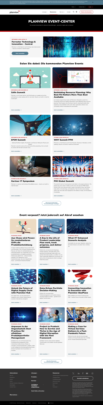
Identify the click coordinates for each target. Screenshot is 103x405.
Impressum (34, 403)
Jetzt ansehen (15, 264)
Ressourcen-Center (56, 381)
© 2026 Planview (13, 403)
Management (12, 377)
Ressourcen (53, 12)
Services (33, 380)
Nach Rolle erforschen (37, 391)
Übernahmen (13, 395)
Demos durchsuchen (86, 12)
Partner (73, 6)
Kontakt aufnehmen (83, 378)
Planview (15, 12)
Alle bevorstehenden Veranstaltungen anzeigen (51, 203)
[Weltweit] (76, 12)
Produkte (34, 377)
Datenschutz (28, 403)
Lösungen (44, 12)
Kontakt (68, 12)
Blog (53, 385)
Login (90, 6)
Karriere (11, 379)
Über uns (61, 12)
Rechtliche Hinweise (20, 403)
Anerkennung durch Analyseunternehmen (60, 375)
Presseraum (55, 387)
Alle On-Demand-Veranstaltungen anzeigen (51, 361)
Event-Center (55, 383)
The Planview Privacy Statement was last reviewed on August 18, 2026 (82, 396)
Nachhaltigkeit (12, 385)
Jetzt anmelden (20, 53)
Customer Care (81, 6)
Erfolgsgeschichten (56, 377)
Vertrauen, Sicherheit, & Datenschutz (16, 383)
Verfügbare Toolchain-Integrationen (35, 386)
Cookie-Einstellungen (42, 403)
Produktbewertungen (57, 379)
